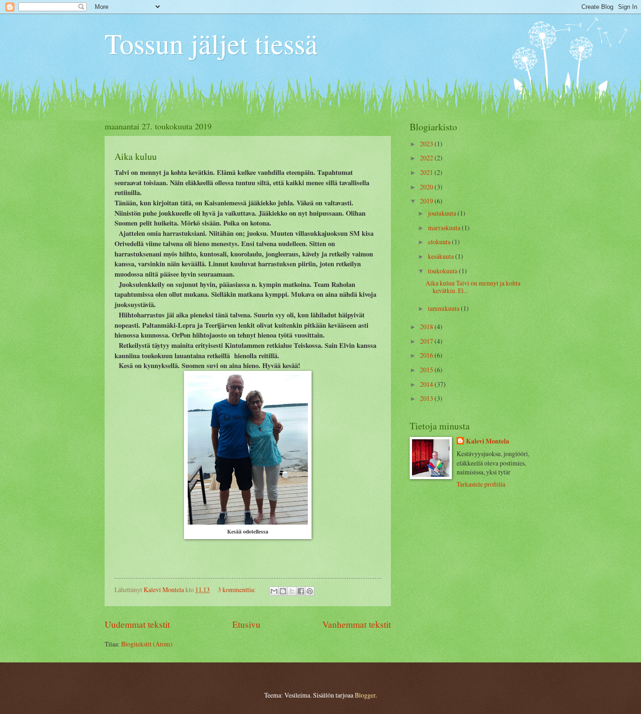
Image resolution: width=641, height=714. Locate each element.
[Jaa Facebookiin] (300, 591)
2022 (427, 157)
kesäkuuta (441, 256)
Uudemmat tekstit (137, 624)
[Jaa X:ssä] (292, 591)
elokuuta (440, 241)
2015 (427, 369)
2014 (427, 384)
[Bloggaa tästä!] (283, 591)
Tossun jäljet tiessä (211, 43)
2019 (427, 200)
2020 (427, 186)
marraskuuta (445, 227)
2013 (427, 398)
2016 (427, 355)
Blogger (365, 695)
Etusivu (246, 624)
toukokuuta (443, 270)
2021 (427, 172)
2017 (427, 341)
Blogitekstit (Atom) (147, 643)
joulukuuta (443, 213)
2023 (427, 143)
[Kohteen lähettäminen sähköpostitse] (274, 591)
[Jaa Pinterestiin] (309, 591)
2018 (427, 326)
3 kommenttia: (237, 589)
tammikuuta (444, 308)
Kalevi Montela (487, 441)
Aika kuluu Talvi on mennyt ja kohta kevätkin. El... (473, 286)
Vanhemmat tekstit (356, 624)
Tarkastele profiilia (481, 484)
